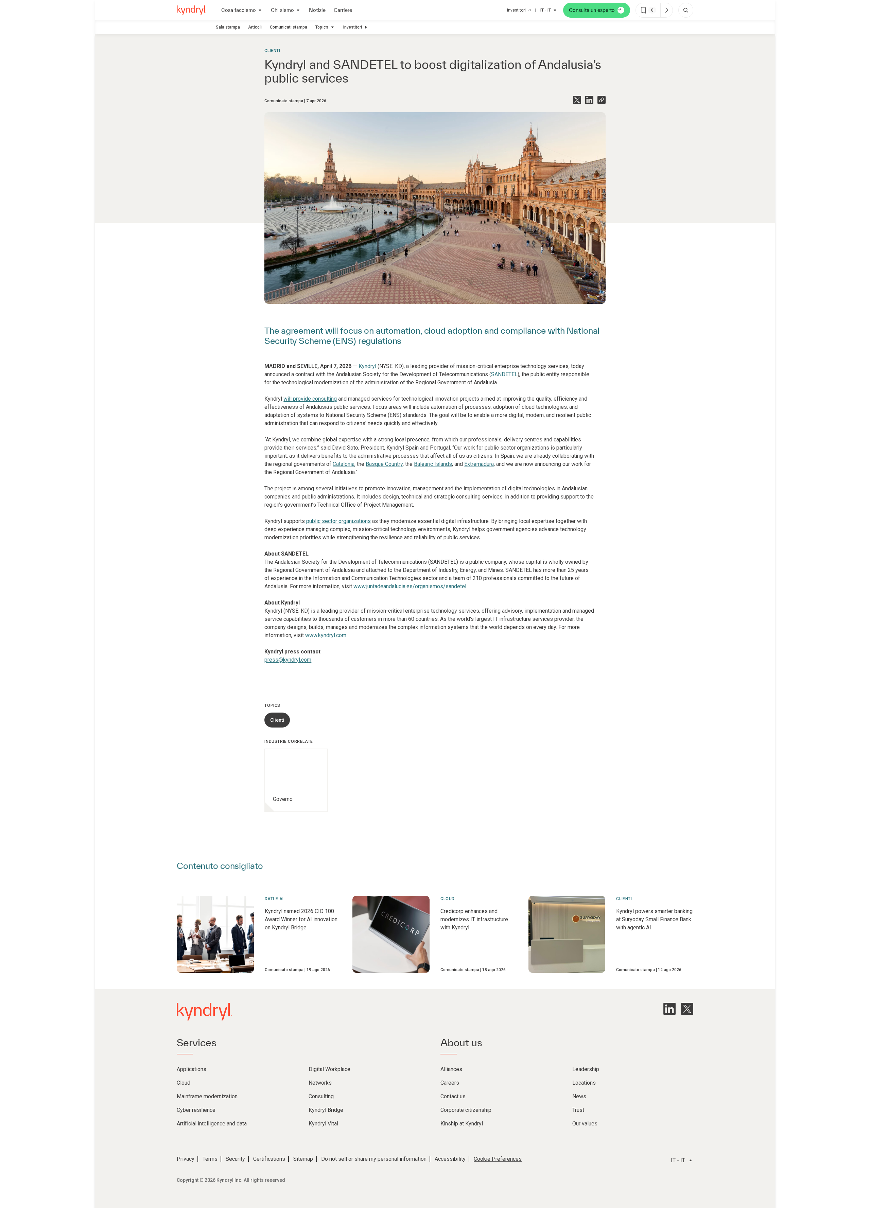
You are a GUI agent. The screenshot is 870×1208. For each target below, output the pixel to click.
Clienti (272, 50)
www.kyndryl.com (325, 635)
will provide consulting (310, 399)
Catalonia (343, 464)
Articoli (255, 27)
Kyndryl (367, 366)
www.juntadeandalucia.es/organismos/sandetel (409, 586)
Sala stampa (228, 27)
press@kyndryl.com (287, 659)
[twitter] (687, 1009)
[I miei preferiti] (666, 10)
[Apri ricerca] (685, 10)
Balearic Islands (433, 464)
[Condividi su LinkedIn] (589, 100)
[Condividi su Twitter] (577, 100)
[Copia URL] (601, 100)
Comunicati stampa (288, 27)
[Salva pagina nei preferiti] (643, 10)
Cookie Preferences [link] (498, 1159)
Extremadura (479, 464)
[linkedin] (669, 1009)
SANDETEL (504, 374)
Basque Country (384, 464)
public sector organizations (338, 521)
